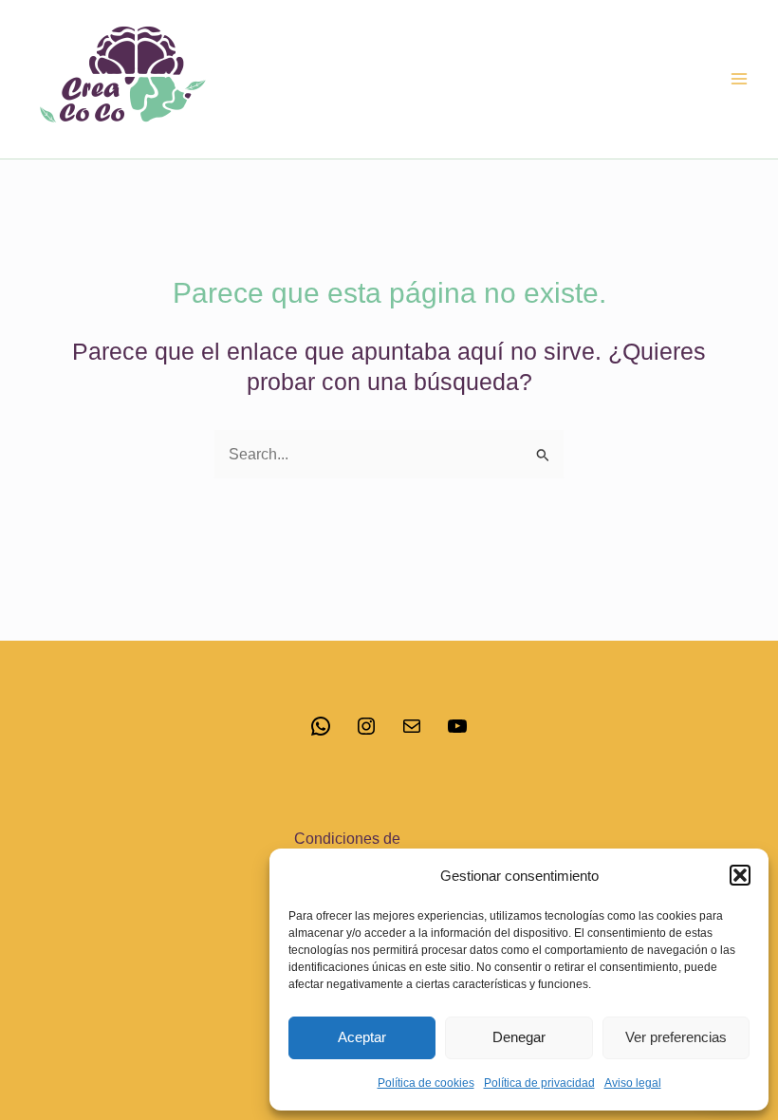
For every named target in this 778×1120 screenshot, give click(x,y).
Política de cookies (426, 1083)
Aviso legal (632, 1083)
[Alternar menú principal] (738, 79)
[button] (740, 875)
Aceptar (362, 1037)
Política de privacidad (539, 1083)
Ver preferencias (676, 1037)
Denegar (519, 1037)
